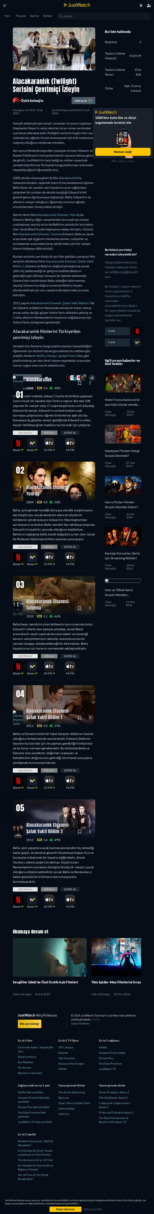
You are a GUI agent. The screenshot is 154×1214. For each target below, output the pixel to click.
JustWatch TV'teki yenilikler (35, 1122)
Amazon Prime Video (112, 1052)
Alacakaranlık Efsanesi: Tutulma (40, 234)
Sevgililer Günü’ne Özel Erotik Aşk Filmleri (45, 982)
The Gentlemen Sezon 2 (113, 1097)
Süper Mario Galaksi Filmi (74, 1103)
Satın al (70, 432)
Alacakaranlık (68, 178)
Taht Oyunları (66, 1058)
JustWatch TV (107, 1069)
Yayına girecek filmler (71, 1085)
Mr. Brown (24, 1067)
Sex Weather (25, 1062)
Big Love (63, 1097)
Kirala (49, 432)
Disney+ (52, 356)
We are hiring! (29, 1024)
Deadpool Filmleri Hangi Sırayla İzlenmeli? (122, 453)
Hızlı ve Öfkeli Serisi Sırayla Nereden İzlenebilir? (119, 592)
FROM (62, 1069)
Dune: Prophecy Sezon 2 (114, 1092)
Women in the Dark (30, 1073)
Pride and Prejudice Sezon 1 (116, 1112)
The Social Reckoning (71, 1092)
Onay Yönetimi (80, 1023)
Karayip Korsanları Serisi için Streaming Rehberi (122, 555)
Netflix (40, 356)
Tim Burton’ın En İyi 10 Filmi (35, 1160)
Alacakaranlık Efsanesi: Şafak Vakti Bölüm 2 (60, 303)
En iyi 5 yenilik (27, 1134)
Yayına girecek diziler (112, 1085)
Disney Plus (106, 1058)
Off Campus (65, 1047)
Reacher (63, 1052)
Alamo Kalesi (66, 1108)
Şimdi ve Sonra (27, 1056)
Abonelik (25, 432)
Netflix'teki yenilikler (31, 1092)
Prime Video (74, 356)
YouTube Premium (110, 1063)
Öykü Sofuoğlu (110, 413)
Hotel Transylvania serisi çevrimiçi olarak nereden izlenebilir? (122, 402)
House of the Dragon (71, 1063)
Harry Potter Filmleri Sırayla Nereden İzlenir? (121, 504)
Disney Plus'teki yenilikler (34, 1107)
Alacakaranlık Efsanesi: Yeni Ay (58, 215)
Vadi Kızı (63, 1114)
